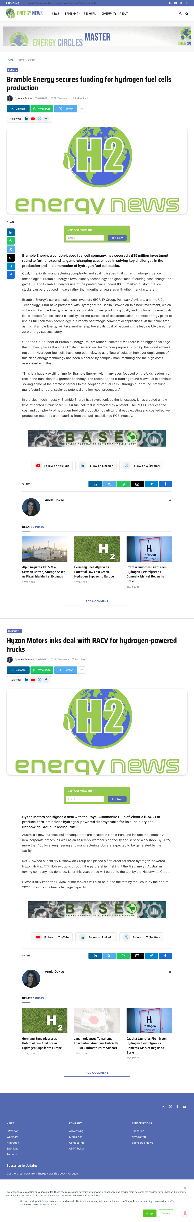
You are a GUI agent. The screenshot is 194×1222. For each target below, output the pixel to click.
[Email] (11, 258)
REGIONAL (90, 14)
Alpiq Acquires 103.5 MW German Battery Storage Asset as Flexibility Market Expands (43, 572)
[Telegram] (11, 266)
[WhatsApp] (11, 241)
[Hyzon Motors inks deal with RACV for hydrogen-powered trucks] (97, 732)
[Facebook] (11, 275)
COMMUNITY (109, 14)
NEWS (55, 14)
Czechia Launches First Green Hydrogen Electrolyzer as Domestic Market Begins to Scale (147, 574)
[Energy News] (25, 13)
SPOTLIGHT (71, 14)
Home (21, 59)
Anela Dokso (25, 98)
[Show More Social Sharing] (81, 108)
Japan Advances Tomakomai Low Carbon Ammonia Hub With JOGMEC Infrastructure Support (64, 3)
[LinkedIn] (11, 232)
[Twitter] (11, 249)
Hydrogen (14, 631)
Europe (32, 59)
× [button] (184, 1186)
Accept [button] (149, 1213)
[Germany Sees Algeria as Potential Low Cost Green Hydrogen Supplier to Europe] (97, 549)
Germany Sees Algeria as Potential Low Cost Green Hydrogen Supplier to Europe (94, 572)
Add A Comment (97, 601)
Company (75, 1123)
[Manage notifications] (185, 1214)
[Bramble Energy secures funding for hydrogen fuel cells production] (97, 170)
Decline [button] (166, 1213)
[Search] (186, 13)
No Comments (61, 98)
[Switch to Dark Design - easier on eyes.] (180, 13)
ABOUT (124, 14)
